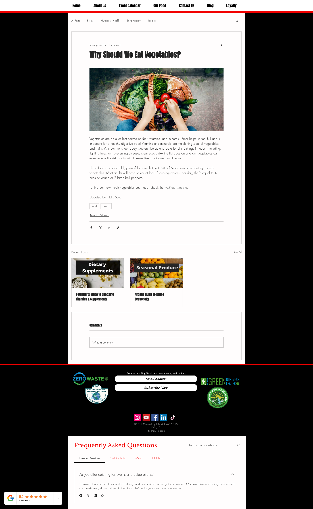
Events (90, 20)
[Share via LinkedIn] (109, 227)
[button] (99, 5)
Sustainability (133, 20)
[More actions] (221, 45)
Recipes (152, 20)
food (94, 206)
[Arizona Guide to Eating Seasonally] (156, 273)
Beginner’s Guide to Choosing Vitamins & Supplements (95, 297)
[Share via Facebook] (91, 227)
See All (238, 251)
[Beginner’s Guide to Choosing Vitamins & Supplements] (98, 273)
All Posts (75, 20)
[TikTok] (172, 417)
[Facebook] (154, 417)
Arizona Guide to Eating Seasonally (149, 297)
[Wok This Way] (146, 417)
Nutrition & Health (110, 20)
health (106, 206)
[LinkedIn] (163, 417)
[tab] (89, 458)
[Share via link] (118, 227)
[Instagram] (137, 417)
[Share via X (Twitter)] (100, 227)
